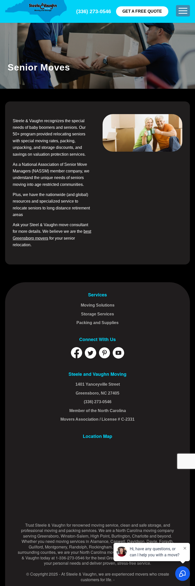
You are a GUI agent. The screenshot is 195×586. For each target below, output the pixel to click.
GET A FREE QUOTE (142, 11)
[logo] (36, 11)
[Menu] (182, 10)
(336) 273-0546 (93, 11)
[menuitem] (183, 10)
